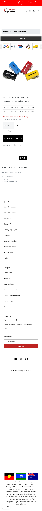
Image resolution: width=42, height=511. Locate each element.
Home (5, 31)
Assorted (6, 125)
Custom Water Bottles (12, 295)
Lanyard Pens (9, 284)
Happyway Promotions (23, 370)
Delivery (7, 258)
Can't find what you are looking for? (11, 2)
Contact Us (8, 224)
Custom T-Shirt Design (12, 290)
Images (22, 38)
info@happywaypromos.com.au (24, 320)
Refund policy (9, 252)
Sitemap (7, 235)
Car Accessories (10, 301)
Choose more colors (13, 138)
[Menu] (38, 10)
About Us (7, 218)
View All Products (10, 213)
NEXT (22, 158)
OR (10, 132)
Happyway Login (10, 230)
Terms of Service (10, 247)
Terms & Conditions (11, 241)
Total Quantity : (7, 145)
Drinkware (8, 273)
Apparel (7, 278)
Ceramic (7, 307)
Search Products (10, 207)
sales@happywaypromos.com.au (20, 324)
